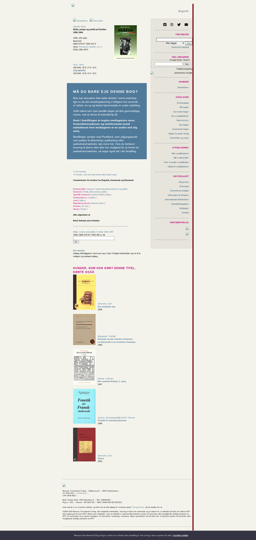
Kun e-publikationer (180, 116)
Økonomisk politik (98, 192)
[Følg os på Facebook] (165, 24)
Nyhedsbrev (82, 21)
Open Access (182, 120)
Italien (82, 200)
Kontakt (185, 212)
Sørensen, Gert (105, 304)
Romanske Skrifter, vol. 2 (90, 47)
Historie (90, 189)
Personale (184, 186)
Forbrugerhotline (138, 507)
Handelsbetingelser (180, 204)
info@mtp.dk (82, 493)
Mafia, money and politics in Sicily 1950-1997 (93, 232)
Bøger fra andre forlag (179, 133)
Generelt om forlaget (179, 191)
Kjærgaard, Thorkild (107, 336)
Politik (86, 192)
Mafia (102, 194)
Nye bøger (184, 125)
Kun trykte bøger (181, 112)
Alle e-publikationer (180, 153)
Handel (94, 194)
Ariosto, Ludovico (105, 378)
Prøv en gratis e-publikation (176, 162)
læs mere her (106, 144)
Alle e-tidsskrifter (181, 158)
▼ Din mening (79, 171)
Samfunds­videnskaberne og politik (111, 189)
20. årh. (85, 206)
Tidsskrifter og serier (179, 138)
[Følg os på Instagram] (172, 24)
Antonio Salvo (97, 203)
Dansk (83, 209)
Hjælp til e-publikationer (178, 166)
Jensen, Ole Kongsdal (108, 418)
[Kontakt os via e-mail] (186, 24)
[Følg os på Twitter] (179, 24)
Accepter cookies (180, 535)
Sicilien (92, 197)
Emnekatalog (183, 103)
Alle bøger (184, 107)
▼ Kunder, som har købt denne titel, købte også (95, 174)
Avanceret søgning (180, 47)
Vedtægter (184, 208)
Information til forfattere (178, 195)
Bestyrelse (184, 182)
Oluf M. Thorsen (127, 418)
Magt (108, 194)
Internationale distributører (177, 199)
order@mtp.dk (109, 114)
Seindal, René (79, 26)
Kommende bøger (180, 129)
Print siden (98, 21)
